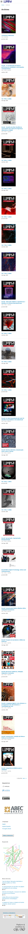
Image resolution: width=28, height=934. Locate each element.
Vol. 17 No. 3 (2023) (6, 245)
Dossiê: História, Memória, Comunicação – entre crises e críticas (12, 450)
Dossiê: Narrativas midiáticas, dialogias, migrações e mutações (12, 672)
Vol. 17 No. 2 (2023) (6, 273)
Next (24, 778)
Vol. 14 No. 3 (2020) (6, 510)
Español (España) (6, 826)
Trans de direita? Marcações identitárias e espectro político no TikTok (12, 882)
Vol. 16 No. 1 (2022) (6, 390)
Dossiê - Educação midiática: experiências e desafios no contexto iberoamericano (13, 302)
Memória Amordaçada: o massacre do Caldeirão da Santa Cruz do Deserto (14, 892)
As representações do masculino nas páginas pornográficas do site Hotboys (13, 887)
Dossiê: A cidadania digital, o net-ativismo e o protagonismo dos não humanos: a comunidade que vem (13, 705)
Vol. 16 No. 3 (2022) (6, 333)
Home (2, 5)
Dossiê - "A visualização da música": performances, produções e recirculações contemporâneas (12, 67)
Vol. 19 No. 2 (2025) (6, 99)
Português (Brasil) (6, 828)
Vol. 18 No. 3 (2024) (6, 160)
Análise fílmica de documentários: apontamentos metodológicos (10, 897)
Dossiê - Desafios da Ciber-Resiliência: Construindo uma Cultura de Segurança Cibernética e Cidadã (12, 128)
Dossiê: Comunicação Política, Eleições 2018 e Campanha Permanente (13, 609)
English (4, 824)
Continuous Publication (7, 35)
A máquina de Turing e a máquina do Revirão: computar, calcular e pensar (13, 903)
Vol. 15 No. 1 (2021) (6, 481)
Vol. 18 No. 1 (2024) (6, 217)
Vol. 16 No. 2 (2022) (6, 361)
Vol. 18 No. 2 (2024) (6, 188)
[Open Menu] (1, 1)
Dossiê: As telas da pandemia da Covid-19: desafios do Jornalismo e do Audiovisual (12, 419)
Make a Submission (8, 835)
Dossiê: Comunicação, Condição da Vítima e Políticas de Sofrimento (13, 737)
